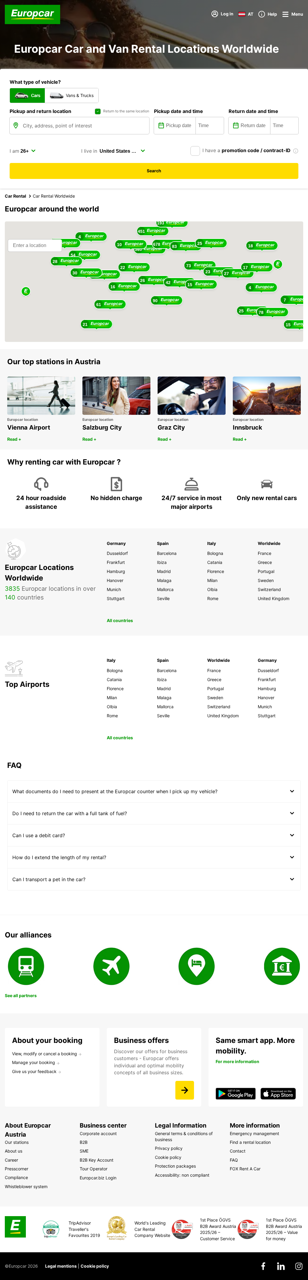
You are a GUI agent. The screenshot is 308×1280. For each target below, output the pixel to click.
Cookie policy (95, 1266)
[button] (278, 264)
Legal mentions (61, 1266)
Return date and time (253, 111)
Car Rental (15, 196)
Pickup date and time (178, 111)
